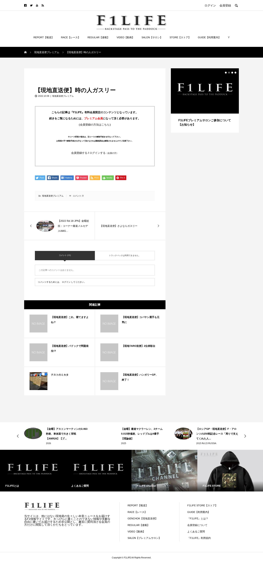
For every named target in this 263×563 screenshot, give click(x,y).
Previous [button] (18, 436)
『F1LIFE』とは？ (197, 518)
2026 (48, 443)
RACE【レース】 (70, 37)
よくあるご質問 (196, 531)
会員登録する (79, 152)
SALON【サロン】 (152, 37)
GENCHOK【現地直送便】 (143, 518)
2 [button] (229, 73)
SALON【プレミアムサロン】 (144, 538)
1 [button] (226, 73)
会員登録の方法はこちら (94, 124)
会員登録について (197, 525)
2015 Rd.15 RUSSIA (206, 443)
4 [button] (235, 73)
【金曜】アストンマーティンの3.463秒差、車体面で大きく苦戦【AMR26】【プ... (66, 433)
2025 (123, 443)
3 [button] (232, 73)
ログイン (66, 282)
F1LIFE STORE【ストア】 (202, 505)
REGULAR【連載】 (98, 37)
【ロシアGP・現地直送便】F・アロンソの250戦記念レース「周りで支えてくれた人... (217, 433)
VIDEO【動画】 (125, 37)
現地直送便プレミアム (38, 72)
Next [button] (245, 436)
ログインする (103, 152)
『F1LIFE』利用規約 (199, 538)
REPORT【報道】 (43, 37)
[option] (205, 100)
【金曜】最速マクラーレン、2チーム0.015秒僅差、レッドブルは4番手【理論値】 (142, 433)
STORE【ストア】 (180, 37)
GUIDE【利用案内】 (209, 37)
